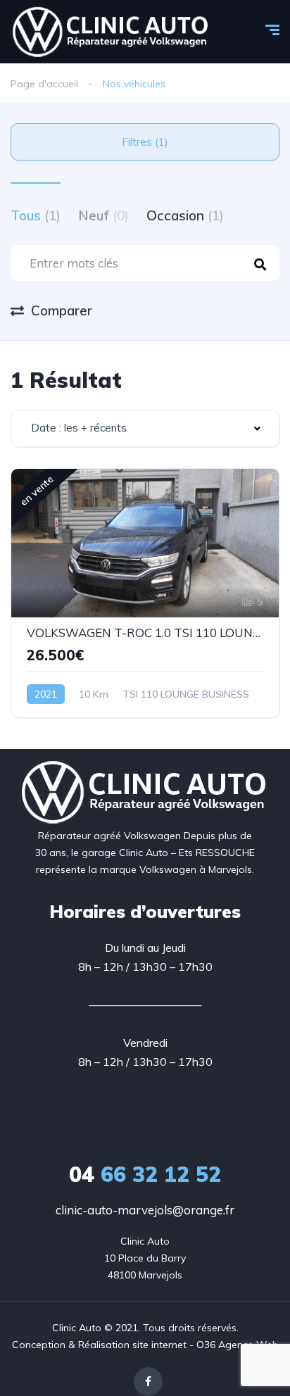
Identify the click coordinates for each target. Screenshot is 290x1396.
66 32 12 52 (145, 1174)
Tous (36, 215)
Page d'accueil (44, 83)
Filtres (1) (145, 142)
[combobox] (145, 428)
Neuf (103, 215)
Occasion (185, 215)
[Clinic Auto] (112, 32)
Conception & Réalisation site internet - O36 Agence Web (145, 1344)
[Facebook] (148, 1381)
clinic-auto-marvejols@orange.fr (145, 1209)
